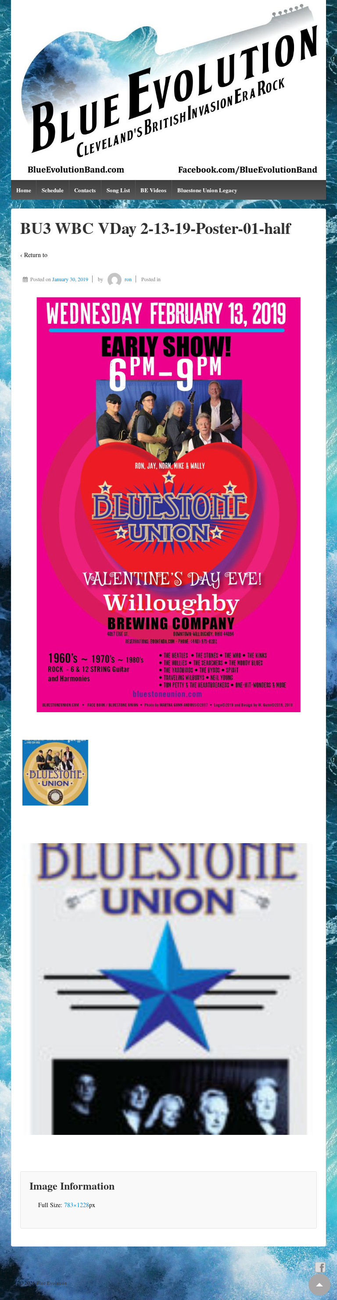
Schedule (53, 190)
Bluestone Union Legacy (207, 190)
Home (23, 190)
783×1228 (76, 1205)
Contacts (85, 190)
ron (128, 279)
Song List (118, 190)
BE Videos (153, 190)
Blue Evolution (51, 1282)
